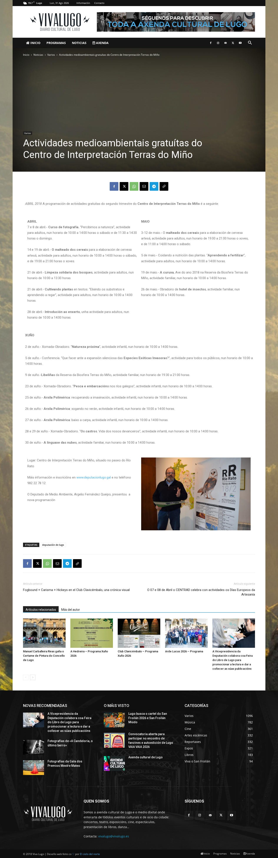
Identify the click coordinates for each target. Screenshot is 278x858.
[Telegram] (154, 186)
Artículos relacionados (41, 609)
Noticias (79, 43)
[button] (250, 43)
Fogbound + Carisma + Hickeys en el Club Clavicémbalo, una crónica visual (76, 590)
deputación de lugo (53, 544)
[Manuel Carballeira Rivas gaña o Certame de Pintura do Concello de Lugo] (44, 633)
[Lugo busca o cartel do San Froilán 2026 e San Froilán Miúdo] (114, 720)
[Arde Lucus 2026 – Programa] (186, 633)
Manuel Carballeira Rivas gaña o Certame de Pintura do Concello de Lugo (44, 656)
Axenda (102, 43)
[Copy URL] (164, 186)
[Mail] (225, 43)
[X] (233, 43)
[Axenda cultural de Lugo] (114, 763)
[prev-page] (25, 677)
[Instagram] (218, 43)
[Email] (144, 186)
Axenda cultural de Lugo (145, 757)
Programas (56, 43)
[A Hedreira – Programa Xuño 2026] (91, 633)
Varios (51, 55)
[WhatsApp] (134, 186)
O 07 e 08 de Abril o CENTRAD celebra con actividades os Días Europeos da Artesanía (201, 592)
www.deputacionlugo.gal (93, 477)
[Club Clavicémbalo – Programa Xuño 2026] (139, 633)
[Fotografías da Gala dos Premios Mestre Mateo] (33, 767)
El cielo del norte (90, 854)
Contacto (99, 3)
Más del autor (70, 609)
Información (83, 3)
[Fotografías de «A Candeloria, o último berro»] (33, 747)
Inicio (35, 43)
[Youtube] (240, 43)
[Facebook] (210, 43)
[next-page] (32, 677)
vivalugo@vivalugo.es (113, 836)
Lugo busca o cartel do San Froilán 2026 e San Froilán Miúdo (147, 718)
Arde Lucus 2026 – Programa (184, 651)
